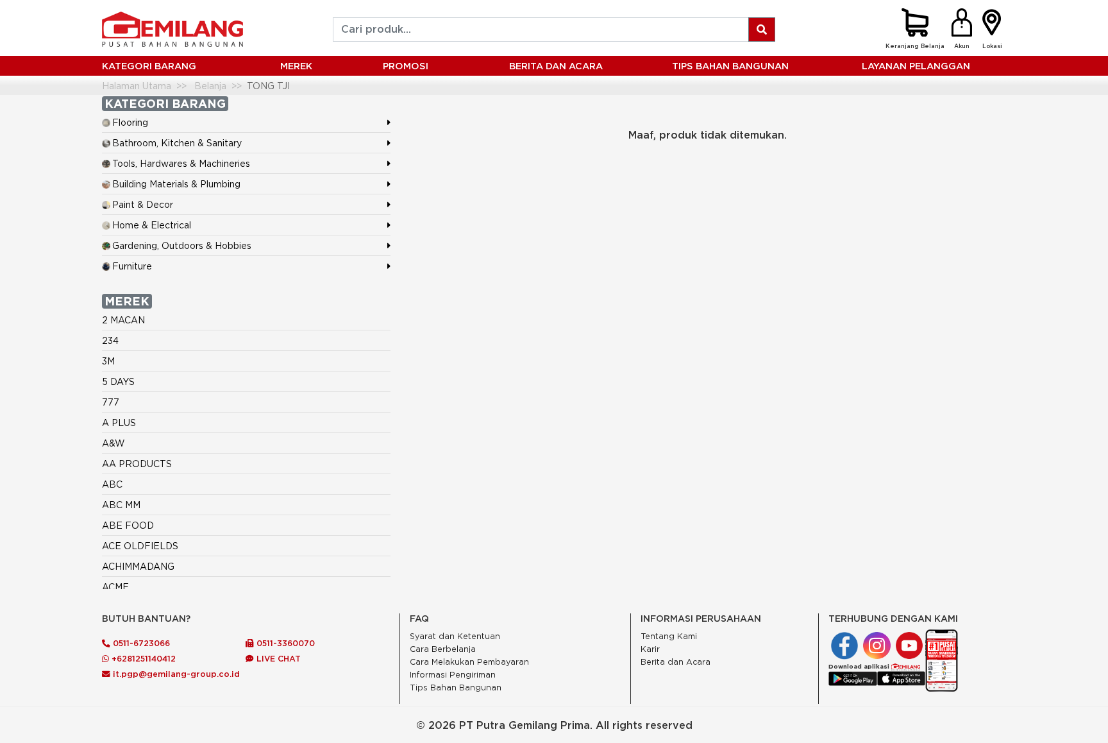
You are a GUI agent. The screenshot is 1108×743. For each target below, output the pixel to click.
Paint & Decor (142, 204)
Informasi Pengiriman (453, 674)
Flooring (130, 122)
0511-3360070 (284, 643)
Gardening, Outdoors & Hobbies (181, 245)
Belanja (210, 85)
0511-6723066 (140, 643)
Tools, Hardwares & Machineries (181, 163)
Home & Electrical (151, 224)
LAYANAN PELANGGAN (916, 66)
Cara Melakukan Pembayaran (469, 662)
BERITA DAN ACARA (556, 66)
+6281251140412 (142, 658)
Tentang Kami (669, 636)
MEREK (296, 66)
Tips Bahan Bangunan (730, 66)
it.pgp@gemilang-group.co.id (176, 674)
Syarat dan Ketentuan (455, 636)
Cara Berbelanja (443, 649)
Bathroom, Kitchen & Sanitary (177, 142)
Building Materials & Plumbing (176, 183)
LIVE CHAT (277, 658)
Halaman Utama (136, 85)
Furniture (132, 265)
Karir (650, 649)
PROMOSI (405, 66)
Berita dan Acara (675, 662)
